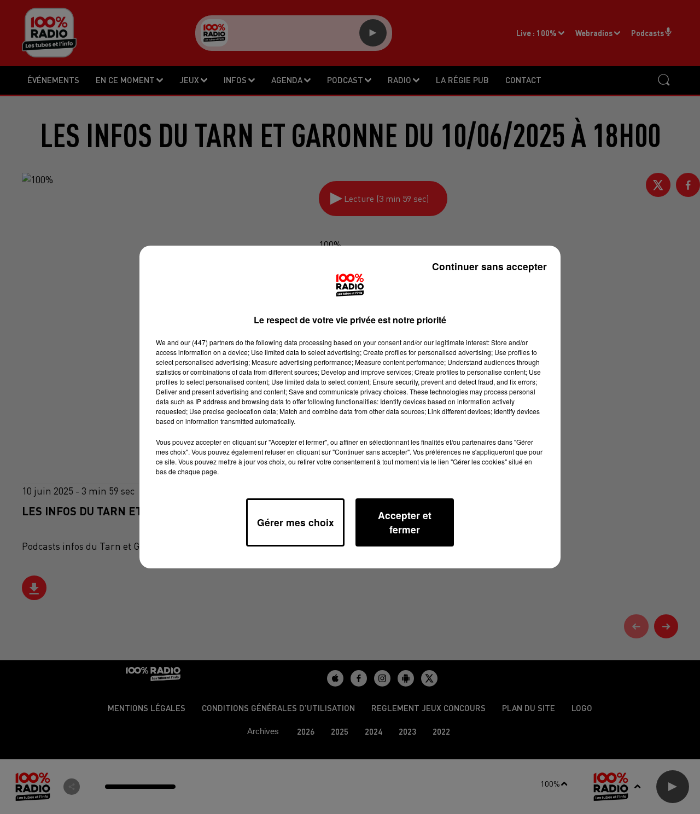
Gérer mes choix (295, 522)
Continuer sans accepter (489, 266)
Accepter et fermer (404, 522)
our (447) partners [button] (207, 342)
